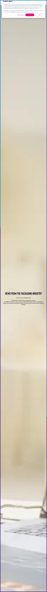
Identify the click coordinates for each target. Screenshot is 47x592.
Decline (39, 14)
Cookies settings (20, 14)
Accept (29, 14)
